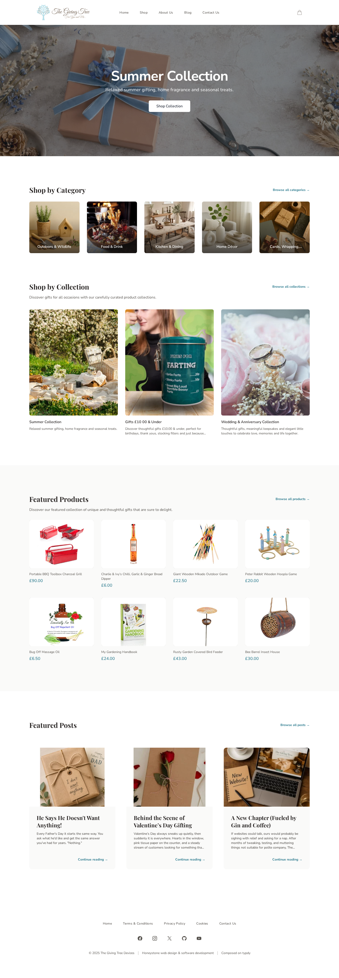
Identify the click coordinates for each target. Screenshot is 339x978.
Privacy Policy (174, 923)
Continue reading (93, 859)
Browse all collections (291, 286)
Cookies (202, 923)
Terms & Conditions (138, 923)
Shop (144, 12)
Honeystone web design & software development (178, 953)
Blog (187, 12)
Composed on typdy (235, 953)
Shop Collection (169, 106)
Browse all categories (291, 190)
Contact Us (211, 12)
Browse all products (293, 499)
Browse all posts (295, 725)
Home (123, 12)
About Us (166, 12)
